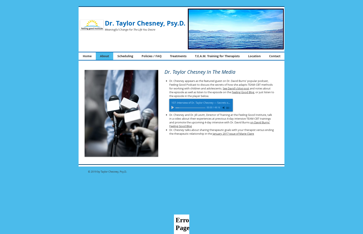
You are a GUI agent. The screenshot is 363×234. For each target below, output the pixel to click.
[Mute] (224, 108)
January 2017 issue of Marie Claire (233, 134)
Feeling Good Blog (243, 92)
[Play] (173, 107)
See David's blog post (236, 88)
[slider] (228, 108)
